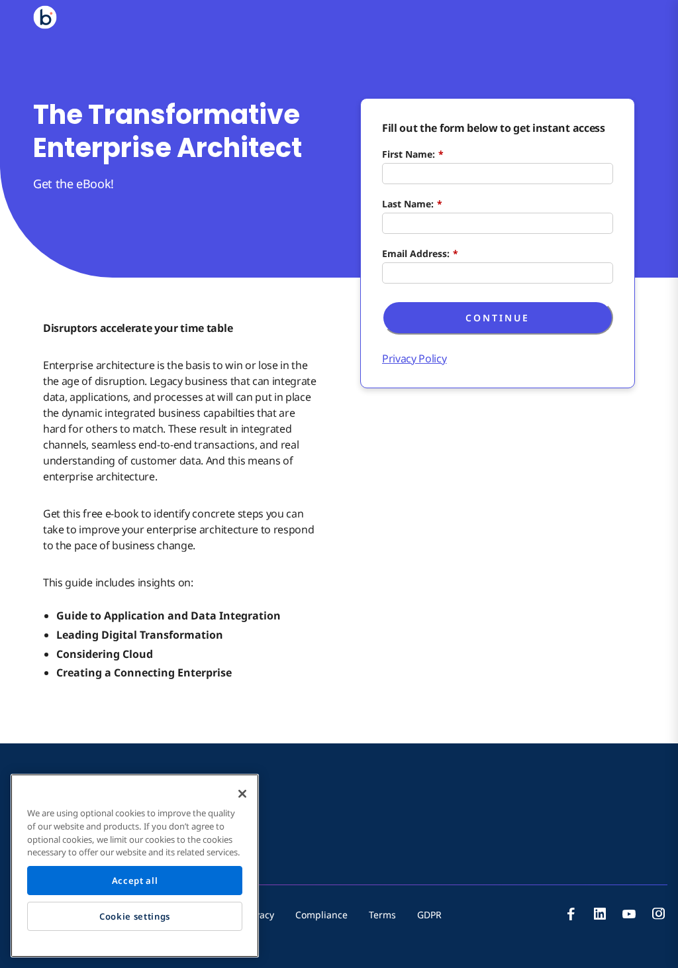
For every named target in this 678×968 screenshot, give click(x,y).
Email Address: (420, 253)
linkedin (600, 913)
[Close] (242, 793)
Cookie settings (134, 916)
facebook (570, 913)
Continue (497, 317)
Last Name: (412, 203)
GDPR (429, 914)
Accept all (135, 881)
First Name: (413, 154)
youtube (629, 913)
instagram (658, 913)
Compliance (321, 914)
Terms (382, 914)
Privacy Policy (414, 358)
